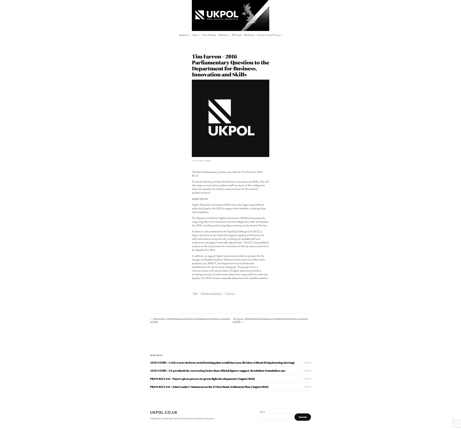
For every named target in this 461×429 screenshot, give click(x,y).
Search (262, 411)
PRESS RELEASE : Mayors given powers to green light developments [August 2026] (202, 378)
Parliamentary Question (211, 293)
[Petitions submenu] (228, 35)
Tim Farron (230, 293)
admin (201, 160)
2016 (195, 293)
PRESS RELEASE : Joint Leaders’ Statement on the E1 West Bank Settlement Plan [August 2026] (209, 386)
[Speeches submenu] (189, 35)
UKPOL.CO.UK (164, 412)
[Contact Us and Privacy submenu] (281, 35)
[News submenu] (199, 35)
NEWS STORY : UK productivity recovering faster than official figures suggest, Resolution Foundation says (217, 370)
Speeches (208, 160)
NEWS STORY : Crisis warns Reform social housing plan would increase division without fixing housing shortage (222, 362)
